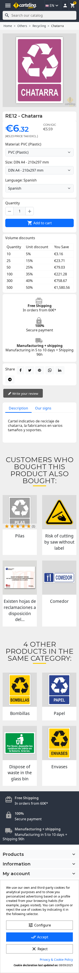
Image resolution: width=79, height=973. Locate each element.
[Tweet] (29, 370)
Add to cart (39, 223)
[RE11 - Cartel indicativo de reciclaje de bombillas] (20, 690)
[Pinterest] (39, 370)
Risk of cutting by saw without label (59, 542)
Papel (59, 713)
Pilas (19, 536)
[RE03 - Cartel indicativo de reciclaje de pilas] (20, 512)
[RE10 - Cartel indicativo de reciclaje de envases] (59, 743)
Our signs (43, 408)
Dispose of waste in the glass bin (20, 773)
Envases (59, 767)
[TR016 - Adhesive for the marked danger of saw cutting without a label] (59, 512)
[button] (65, 5)
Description (18, 408)
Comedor (59, 601)
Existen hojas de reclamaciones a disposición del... (20, 610)
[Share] (20, 370)
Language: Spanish (21, 180)
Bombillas (20, 713)
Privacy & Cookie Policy (56, 959)
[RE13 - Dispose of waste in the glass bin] (20, 743)
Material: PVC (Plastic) (23, 144)
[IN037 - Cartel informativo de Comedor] (59, 577)
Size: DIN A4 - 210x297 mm (27, 162)
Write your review (24, 393)
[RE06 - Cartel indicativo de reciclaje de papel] (59, 690)
